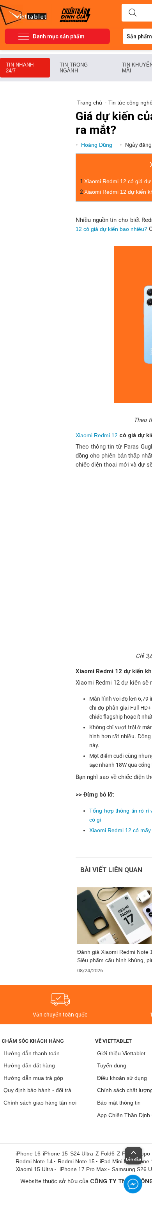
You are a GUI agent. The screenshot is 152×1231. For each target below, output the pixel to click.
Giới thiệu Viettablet (121, 1053)
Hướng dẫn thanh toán (32, 1053)
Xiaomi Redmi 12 (97, 435)
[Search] (132, 13)
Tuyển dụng (111, 1065)
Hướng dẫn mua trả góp (33, 1078)
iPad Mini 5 (113, 1161)
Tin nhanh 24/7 (20, 68)
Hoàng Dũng (97, 145)
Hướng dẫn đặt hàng (29, 1065)
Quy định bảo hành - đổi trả (37, 1090)
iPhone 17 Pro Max (83, 1169)
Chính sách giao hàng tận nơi (40, 1102)
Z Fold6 (105, 1153)
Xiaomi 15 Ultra (34, 1169)
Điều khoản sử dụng (122, 1078)
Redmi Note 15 (76, 1161)
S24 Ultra (81, 1153)
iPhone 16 (28, 1153)
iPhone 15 (55, 1153)
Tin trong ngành (74, 68)
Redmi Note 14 (34, 1161)
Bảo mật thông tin (119, 1102)
